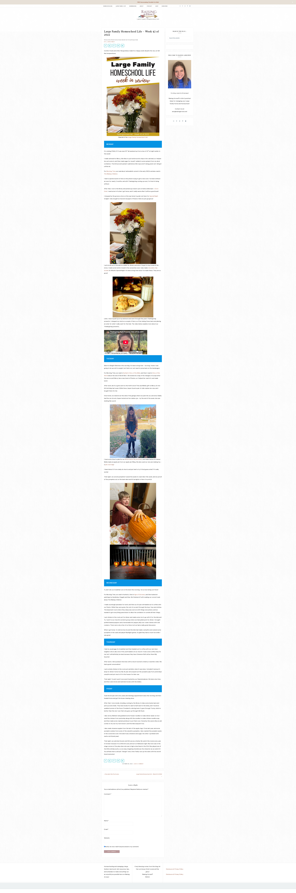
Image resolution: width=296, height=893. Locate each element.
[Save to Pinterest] (114, 45)
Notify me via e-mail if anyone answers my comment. (122, 846)
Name (106, 820)
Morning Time (111, 171)
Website (107, 838)
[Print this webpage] (122, 45)
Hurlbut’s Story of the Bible (131, 373)
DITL (105, 41)
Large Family (111, 41)
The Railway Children (110, 174)
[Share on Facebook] (105, 45)
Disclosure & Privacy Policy (174, 869)
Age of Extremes (139, 594)
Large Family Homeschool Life (137, 137)
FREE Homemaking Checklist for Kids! (148, 2)
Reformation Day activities (133, 459)
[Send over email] (118, 45)
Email (106, 829)
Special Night (153, 196)
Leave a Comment (139, 763)
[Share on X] (109, 45)
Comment (107, 794)
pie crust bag (109, 464)
